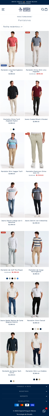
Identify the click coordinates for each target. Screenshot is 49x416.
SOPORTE (24, 396)
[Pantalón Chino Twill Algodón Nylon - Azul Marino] (13, 129)
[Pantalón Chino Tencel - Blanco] (35, 329)
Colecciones (26, 16)
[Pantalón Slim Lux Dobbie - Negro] (37, 379)
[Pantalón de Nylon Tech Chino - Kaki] (13, 381)
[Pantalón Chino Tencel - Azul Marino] (40, 329)
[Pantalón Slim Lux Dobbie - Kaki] (39, 379)
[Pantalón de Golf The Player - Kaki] (15, 278)
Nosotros (24, 391)
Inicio (19, 16)
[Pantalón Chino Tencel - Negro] (33, 329)
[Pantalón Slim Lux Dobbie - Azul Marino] (34, 379)
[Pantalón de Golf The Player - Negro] (12, 278)
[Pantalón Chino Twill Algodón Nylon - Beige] (11, 129)
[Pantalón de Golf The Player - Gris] (10, 278)
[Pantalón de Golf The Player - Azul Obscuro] (7, 278)
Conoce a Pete (24, 386)
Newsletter (24, 401)
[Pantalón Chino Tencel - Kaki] (38, 329)
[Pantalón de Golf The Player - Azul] (17, 278)
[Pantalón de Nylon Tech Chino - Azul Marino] (11, 381)
